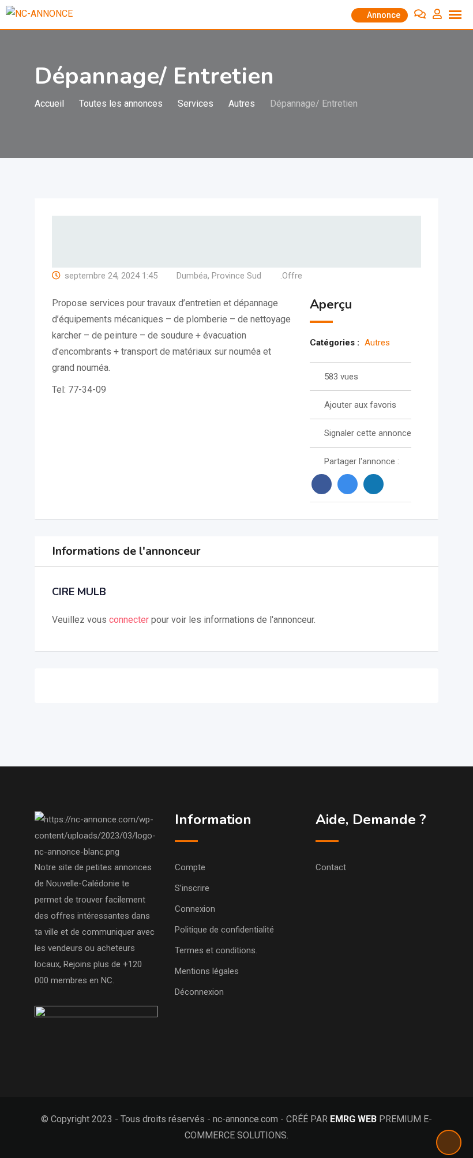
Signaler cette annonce (367, 433)
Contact (331, 867)
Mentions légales (207, 971)
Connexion (195, 909)
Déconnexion (199, 992)
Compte (190, 867)
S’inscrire (192, 888)
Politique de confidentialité (224, 929)
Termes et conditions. (216, 950)
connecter (130, 619)
